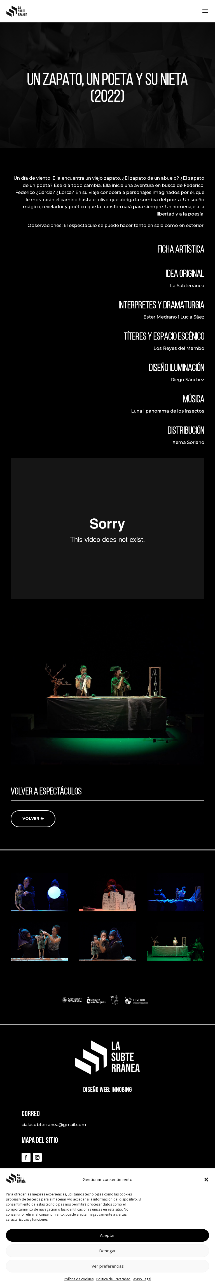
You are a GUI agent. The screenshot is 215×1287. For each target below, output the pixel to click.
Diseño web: (96, 1089)
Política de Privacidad (113, 1279)
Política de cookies (79, 1279)
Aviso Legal (142, 1279)
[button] (206, 1179)
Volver (30, 818)
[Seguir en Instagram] (37, 1157)
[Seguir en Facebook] (26, 1157)
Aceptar (107, 1235)
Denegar (107, 1250)
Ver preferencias (108, 1266)
